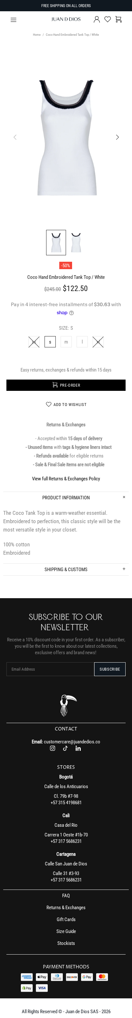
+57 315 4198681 (66, 803)
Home (37, 34)
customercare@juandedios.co (72, 742)
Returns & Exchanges (66, 907)
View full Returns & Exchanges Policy (66, 479)
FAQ (66, 896)
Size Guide (66, 931)
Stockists (66, 943)
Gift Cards (66, 919)
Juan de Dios (66, 19)
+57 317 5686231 (66, 841)
